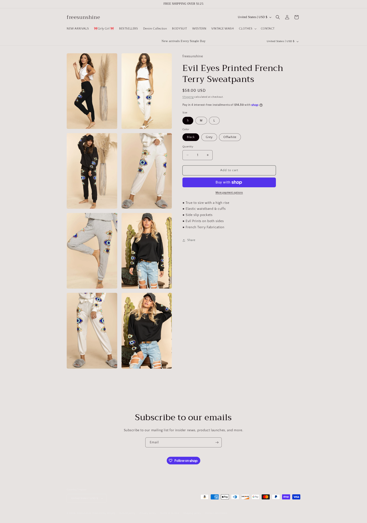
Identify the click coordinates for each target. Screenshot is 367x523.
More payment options (229, 192)
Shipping (188, 96)
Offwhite (229, 137)
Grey (209, 137)
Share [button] (191, 240)
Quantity (187, 146)
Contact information (216, 513)
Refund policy (128, 513)
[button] (247, 28)
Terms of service (169, 513)
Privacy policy (148, 513)
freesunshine (84, 513)
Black (191, 137)
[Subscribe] (217, 442)
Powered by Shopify (104, 513)
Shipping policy (192, 513)
